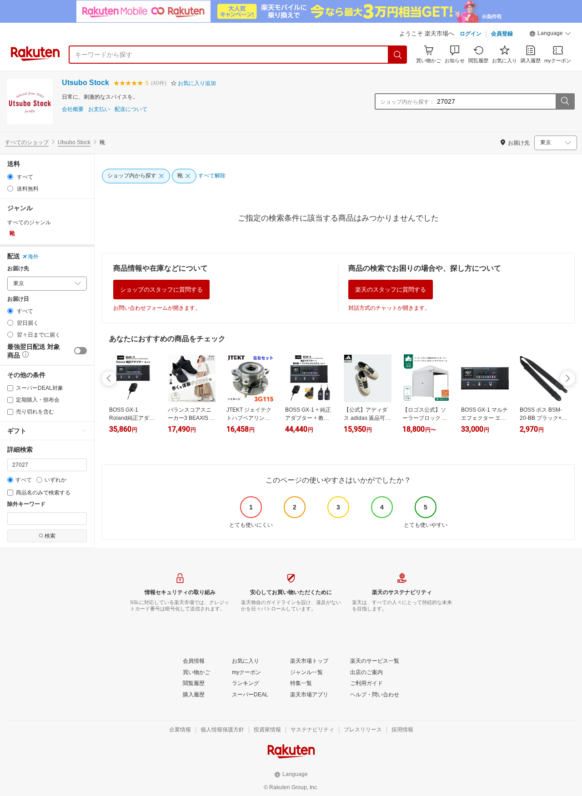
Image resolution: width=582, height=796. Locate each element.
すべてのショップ (27, 142)
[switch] (80, 350)
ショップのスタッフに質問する (161, 289)
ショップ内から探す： (407, 102)
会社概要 (73, 109)
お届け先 (18, 269)
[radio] (10, 177)
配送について (131, 109)
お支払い (99, 109)
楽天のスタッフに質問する (390, 289)
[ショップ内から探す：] (565, 101)
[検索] (398, 54)
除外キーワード (26, 504)
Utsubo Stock (85, 82)
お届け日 (18, 299)
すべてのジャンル (29, 222)
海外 (33, 256)
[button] (550, 34)
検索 (50, 536)
